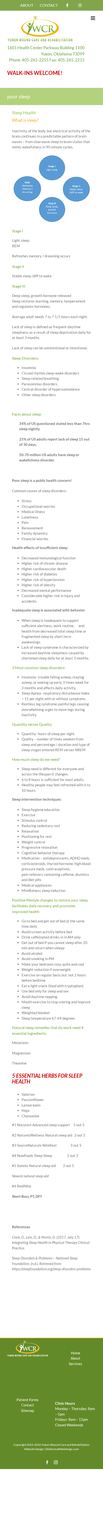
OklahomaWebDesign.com (62, 1449)
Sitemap (27, 1410)
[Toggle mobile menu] (93, 18)
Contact (27, 1405)
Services (75, 1364)
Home (75, 1353)
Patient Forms (28, 1400)
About (75, 1358)
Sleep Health (24, 112)
